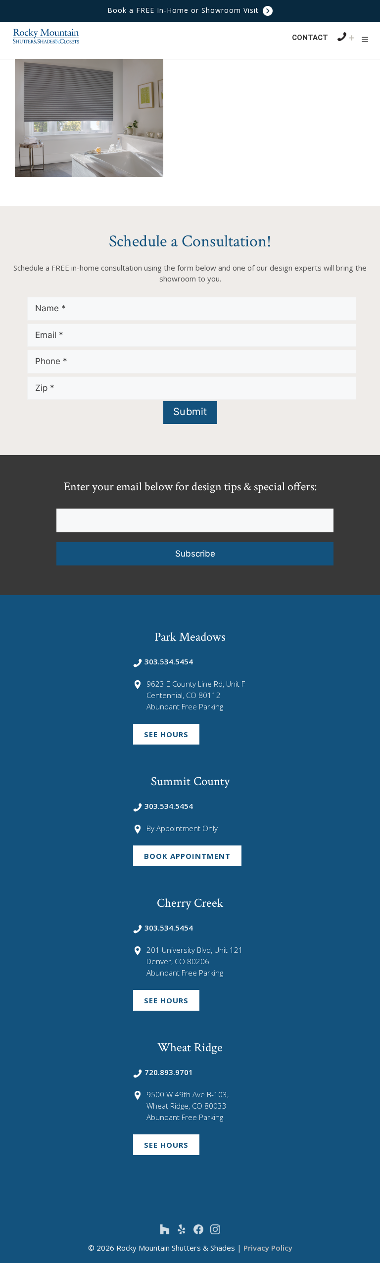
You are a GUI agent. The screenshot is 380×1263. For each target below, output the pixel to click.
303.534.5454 (168, 661)
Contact (310, 37)
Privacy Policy (267, 1248)
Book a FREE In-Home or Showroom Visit (184, 10)
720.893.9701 (168, 1072)
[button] (365, 39)
